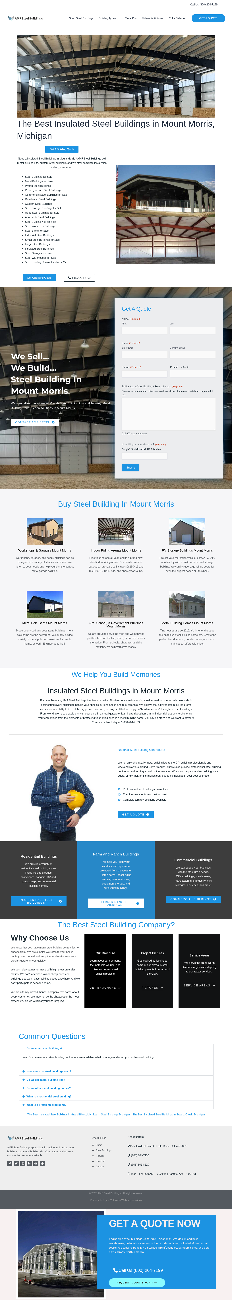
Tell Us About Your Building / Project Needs (152, 386)
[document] (116, 1254)
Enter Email (128, 347)
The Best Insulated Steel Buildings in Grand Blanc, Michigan (62, 1114)
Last (172, 323)
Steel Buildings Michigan (115, 1114)
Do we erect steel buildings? (44, 1048)
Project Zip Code (179, 367)
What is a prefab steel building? (46, 1104)
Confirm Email (177, 347)
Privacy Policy (98, 1200)
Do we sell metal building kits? (45, 1079)
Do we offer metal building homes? (48, 1088)
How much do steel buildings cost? (48, 1071)
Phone (131, 367)
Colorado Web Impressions (126, 1200)
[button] (204, 5)
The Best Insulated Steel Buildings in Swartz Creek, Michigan (169, 1114)
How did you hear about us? (144, 444)
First (124, 323)
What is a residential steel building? (48, 1096)
